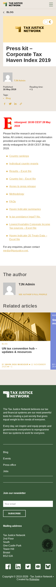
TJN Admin (20, 80)
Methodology (16, 194)
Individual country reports (23, 163)
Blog (8, 98)
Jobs (5, 471)
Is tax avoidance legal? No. (25, 216)
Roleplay (34, 579)
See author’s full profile (33, 294)
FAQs (12, 201)
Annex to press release (22, 186)
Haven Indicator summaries (25, 209)
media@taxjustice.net (15, 250)
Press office (9, 465)
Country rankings (19, 156)
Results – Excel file (20, 171)
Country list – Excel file (22, 178)
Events (7, 458)
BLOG (10, 12)
